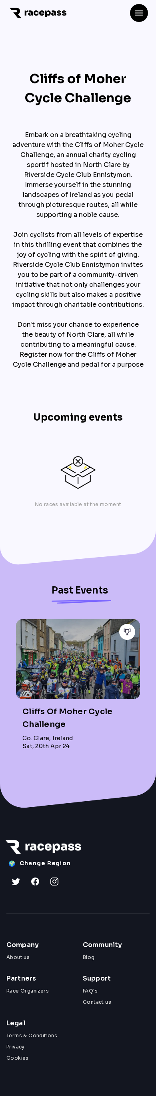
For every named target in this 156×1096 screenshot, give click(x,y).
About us (18, 957)
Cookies (17, 1058)
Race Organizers (27, 991)
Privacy (15, 1047)
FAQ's (90, 991)
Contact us (97, 1002)
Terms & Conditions (31, 1035)
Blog (89, 957)
